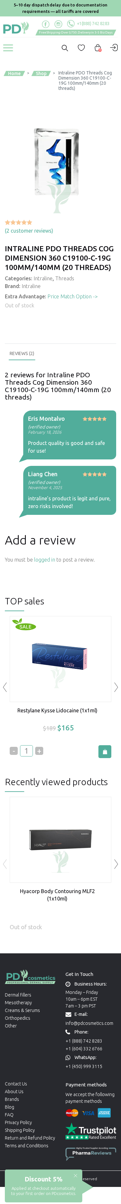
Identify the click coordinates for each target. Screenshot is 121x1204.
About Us (14, 1091)
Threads (64, 278)
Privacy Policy (18, 1122)
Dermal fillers (18, 994)
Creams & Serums (22, 1010)
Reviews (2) (22, 353)
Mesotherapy (18, 1002)
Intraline (43, 278)
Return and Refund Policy (30, 1138)
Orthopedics (17, 1018)
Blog (9, 1107)
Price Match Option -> (72, 296)
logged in (44, 560)
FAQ (9, 1114)
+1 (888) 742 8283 (84, 1041)
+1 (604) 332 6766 (84, 1048)
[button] (116, 864)
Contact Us (16, 1083)
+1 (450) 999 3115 (84, 1066)
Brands (12, 1099)
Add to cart (104, 751)
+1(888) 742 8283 (93, 23)
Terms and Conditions (26, 1145)
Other (11, 1025)
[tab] (22, 353)
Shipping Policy (20, 1130)
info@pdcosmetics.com (89, 1023)
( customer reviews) (29, 231)
